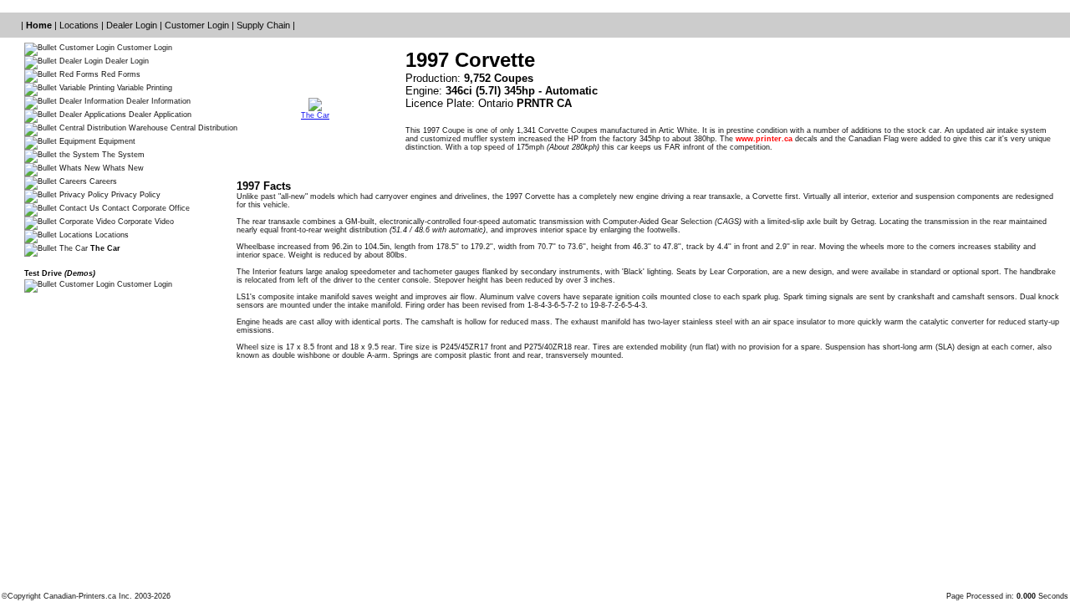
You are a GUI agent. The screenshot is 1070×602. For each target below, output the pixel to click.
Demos (80, 273)
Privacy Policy (134, 195)
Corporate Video (144, 221)
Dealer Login (133, 25)
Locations (80, 25)
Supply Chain (265, 25)
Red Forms (119, 74)
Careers (102, 181)
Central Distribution (202, 128)
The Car (315, 115)
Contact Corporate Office (144, 208)
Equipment (115, 141)
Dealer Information (157, 101)
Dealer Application (158, 114)
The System (122, 154)
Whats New (122, 168)
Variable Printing (143, 88)
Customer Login (198, 25)
